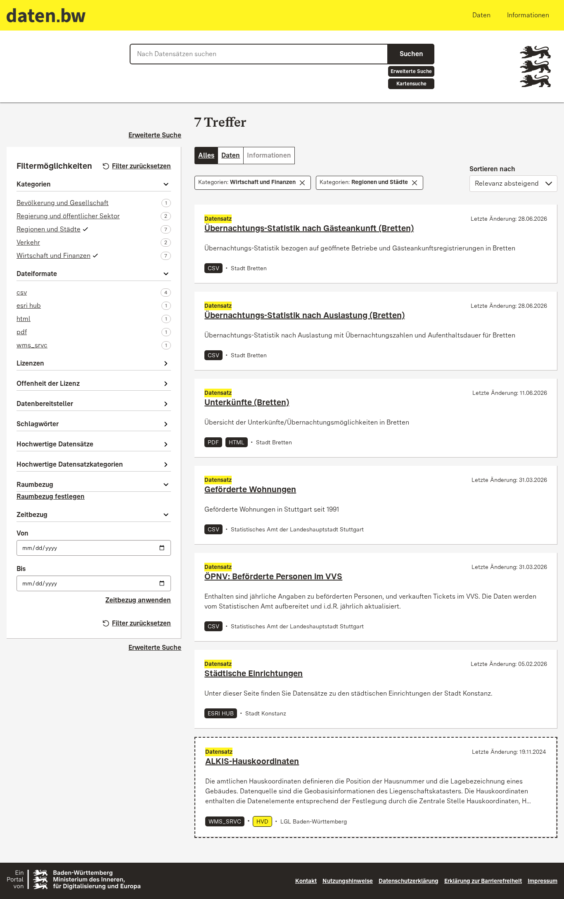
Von (22, 533)
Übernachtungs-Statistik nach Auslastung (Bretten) (304, 315)
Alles (206, 155)
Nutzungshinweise (347, 881)
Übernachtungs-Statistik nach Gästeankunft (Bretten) (309, 228)
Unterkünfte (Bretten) (246, 402)
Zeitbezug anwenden (138, 600)
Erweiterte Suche (411, 71)
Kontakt (306, 881)
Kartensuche (411, 84)
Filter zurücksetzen (141, 166)
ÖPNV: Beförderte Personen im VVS (273, 576)
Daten (230, 155)
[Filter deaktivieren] (302, 183)
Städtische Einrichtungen (253, 673)
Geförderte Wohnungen (250, 489)
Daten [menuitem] (481, 15)
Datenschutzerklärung (408, 881)
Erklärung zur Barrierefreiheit (483, 881)
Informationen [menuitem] (528, 15)
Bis (21, 569)
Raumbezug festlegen (51, 496)
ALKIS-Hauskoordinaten (252, 761)
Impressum (542, 881)
